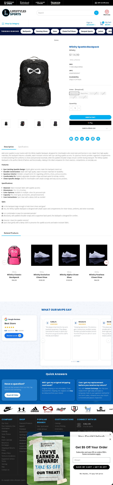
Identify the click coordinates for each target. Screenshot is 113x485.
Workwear (22, 440)
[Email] (76, 139)
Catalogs (5, 431)
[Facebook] (71, 139)
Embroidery (59, 429)
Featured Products (25, 423)
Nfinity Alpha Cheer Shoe (69, 276)
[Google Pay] (90, 123)
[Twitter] (87, 139)
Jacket (100, 31)
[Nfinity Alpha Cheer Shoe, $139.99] (69, 255)
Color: (76, 89)
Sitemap (4, 464)
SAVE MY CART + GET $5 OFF (91, 467)
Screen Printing (60, 426)
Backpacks (27, 31)
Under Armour (42, 429)
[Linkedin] (93, 139)
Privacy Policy (6, 453)
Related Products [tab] (11, 233)
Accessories (23, 432)
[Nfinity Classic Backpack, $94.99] (14, 255)
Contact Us (5, 470)
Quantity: (73, 103)
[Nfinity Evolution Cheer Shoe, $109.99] (41, 255)
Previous (4, 262)
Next (106, 262)
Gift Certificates (103, 3)
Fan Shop (22, 438)
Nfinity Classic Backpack (14, 276)
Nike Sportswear (42, 426)
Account (91, 23)
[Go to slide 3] (74, 361)
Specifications (23, 147)
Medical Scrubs (24, 443)
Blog (3, 437)
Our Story (5, 423)
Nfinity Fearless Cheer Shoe (96, 276)
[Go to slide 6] (79, 361)
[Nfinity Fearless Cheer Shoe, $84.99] (96, 255)
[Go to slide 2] (73, 361)
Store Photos (6, 434)
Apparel (22, 426)
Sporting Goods (24, 435)
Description (9, 147)
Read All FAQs (12, 395)
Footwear (22, 429)
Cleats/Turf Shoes (69, 31)
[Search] (96, 13)
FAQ (3, 467)
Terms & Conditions (8, 456)
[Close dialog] (110, 434)
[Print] (82, 139)
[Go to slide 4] (76, 361)
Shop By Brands (24, 451)
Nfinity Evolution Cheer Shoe (42, 276)
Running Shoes (42, 31)
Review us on (12, 335)
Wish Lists (107, 15)
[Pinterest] (98, 139)
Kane (55, 31)
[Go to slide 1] (71, 361)
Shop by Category (12, 23)
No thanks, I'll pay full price (91, 474)
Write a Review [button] (75, 60)
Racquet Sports (87, 31)
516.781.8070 (88, 426)
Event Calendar (7, 440)
